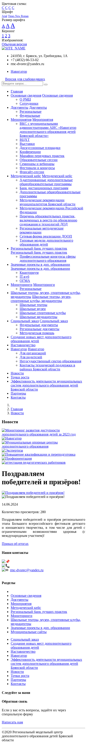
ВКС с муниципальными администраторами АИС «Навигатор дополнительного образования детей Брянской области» (48, 130)
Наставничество (23, 345)
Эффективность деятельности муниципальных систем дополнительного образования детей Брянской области (46, 385)
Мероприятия (21, 119)
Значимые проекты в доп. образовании (40, 264)
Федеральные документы (39, 325)
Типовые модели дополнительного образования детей (46, 242)
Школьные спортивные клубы (43, 313)
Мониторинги (21, 285)
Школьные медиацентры (38, 317)
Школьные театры (33, 305)
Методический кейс (26, 176)
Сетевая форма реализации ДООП (46, 236)
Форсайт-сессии (32, 172)
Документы (19, 107)
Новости (17, 373)
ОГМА (25, 281)
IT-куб (24, 276)
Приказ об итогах (15, 544)
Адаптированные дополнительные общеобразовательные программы (46, 182)
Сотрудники (29, 103)
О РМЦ (25, 99)
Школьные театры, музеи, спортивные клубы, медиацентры (41, 299)
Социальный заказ (25, 321)
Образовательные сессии (39, 160)
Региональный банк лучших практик (39, 248)
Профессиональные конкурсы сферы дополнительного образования (48, 258)
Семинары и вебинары (37, 164)
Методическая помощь (37, 333)
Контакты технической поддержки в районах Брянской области (47, 367)
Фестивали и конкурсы (37, 168)
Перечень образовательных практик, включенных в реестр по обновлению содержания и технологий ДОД (48, 220)
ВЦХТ (25, 140)
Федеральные (30, 115)
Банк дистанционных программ (44, 188)
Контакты (18, 397)
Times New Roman (18, 16)
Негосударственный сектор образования (50, 361)
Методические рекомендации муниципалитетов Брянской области (47, 202)
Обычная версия (14, 44)
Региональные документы (39, 329)
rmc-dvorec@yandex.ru (27, 570)
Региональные (30, 111)
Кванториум (29, 272)
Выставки (27, 144)
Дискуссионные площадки (40, 148)
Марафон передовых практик (42, 156)
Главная (17, 91)
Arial (4, 16)
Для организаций (33, 353)
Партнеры (18, 393)
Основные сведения (26, 95)
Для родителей (31, 357)
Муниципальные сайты (29, 632)
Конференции (30, 152)
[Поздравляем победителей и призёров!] (33, 493)
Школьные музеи (33, 309)
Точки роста (20, 377)
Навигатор (19, 71)
